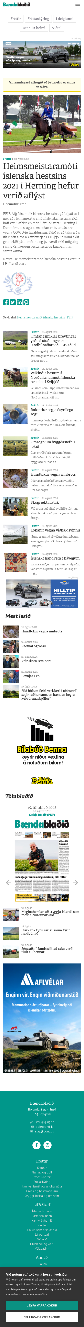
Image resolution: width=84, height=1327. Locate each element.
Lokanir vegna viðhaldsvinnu (55, 530)
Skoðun (42, 1167)
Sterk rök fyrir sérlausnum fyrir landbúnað (45, 932)
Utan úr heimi (34, 28)
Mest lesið (18, 616)
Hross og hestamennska (42, 1191)
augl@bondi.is (44, 1131)
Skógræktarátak (45, 502)
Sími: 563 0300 (44, 1122)
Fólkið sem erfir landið (42, 1230)
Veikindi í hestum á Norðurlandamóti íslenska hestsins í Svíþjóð (53, 377)
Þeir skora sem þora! (36, 661)
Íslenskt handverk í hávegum (55, 558)
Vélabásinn (42, 1248)
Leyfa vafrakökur (42, 1305)
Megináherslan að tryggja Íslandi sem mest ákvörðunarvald (50, 913)
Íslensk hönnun (42, 1211)
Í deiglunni (64, 18)
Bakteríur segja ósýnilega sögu (52, 412)
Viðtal (57, 28)
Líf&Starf (42, 1204)
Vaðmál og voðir (33, 646)
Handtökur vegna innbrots (53, 474)
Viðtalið (42, 1239)
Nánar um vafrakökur (34, 1294)
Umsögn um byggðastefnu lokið (53, 444)
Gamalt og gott (42, 1172)
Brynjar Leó (30, 676)
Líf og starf (42, 1234)
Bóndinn (42, 1225)
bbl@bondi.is (44, 1126)
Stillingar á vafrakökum (42, 1317)
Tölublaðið (19, 796)
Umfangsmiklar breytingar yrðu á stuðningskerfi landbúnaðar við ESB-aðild (53, 340)
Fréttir (16, 18)
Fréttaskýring (38, 18)
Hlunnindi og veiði (42, 1244)
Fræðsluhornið (42, 1177)
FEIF (70, 317)
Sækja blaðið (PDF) (42, 815)
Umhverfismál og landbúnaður (42, 1186)
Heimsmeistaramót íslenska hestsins (41, 317)
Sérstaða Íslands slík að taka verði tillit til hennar (47, 950)
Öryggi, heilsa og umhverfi (42, 1195)
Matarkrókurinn (42, 1216)
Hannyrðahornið (42, 1220)
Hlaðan (42, 1264)
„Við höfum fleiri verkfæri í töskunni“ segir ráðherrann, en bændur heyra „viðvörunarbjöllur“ (49, 695)
